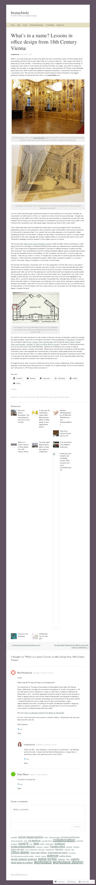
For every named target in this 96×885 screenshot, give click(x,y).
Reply (19, 733)
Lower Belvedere (39, 138)
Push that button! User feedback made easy (66, 444)
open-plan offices (39, 852)
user (68, 859)
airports (46, 837)
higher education (18, 849)
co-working (34, 840)
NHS (72, 849)
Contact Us (60, 25)
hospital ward (33, 849)
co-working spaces (47, 841)
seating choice (65, 856)
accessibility (14, 837)
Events (25, 25)
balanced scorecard (54, 837)
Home (13, 25)
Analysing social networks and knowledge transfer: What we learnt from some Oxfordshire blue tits (65, 461)
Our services (72, 853)
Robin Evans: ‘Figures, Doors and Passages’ (38, 342)
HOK (27, 849)
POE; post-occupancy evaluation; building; (22, 856)
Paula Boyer (23, 774)
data (36, 843)
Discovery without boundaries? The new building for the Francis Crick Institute (24, 416)
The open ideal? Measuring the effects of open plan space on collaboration (44, 447)
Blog (18, 25)
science (52, 855)
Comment (77, 827)
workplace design (63, 397)
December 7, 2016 (26, 54)
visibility (75, 859)
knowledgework (50, 849)
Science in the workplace (23, 635)
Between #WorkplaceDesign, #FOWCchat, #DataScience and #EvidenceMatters (66, 417)
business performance (70, 837)
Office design (20, 852)
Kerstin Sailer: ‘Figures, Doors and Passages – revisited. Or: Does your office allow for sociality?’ (46, 343)
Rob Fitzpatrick (24, 672)
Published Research (36, 25)
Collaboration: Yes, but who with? (43, 636)
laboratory (59, 849)
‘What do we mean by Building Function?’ (38, 244)
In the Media (50, 25)
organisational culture (58, 852)
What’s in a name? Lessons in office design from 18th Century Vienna (23, 447)
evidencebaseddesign (23, 846)
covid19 (23, 843)
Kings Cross (41, 849)
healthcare (76, 847)
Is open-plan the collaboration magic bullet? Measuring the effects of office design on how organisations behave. (44, 418)
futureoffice (69, 847)
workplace (43, 862)
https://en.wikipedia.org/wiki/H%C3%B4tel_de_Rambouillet (44, 713)
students (61, 859)
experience (40, 847)
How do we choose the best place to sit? (65, 433)
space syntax (53, 397)
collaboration (44, 397)
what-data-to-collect (22, 862)
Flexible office (57, 846)
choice (25, 841)
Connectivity (79, 841)
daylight (42, 844)
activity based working (30, 837)
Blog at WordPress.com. (19, 874)
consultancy (14, 844)
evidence (60, 843)
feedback (46, 847)
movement (67, 849)
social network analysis (24, 859)
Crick (31, 844)
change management (17, 841)
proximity (37, 856)
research (43, 856)
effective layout (49, 844)
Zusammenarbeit (30, 397)
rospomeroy (15, 54)
